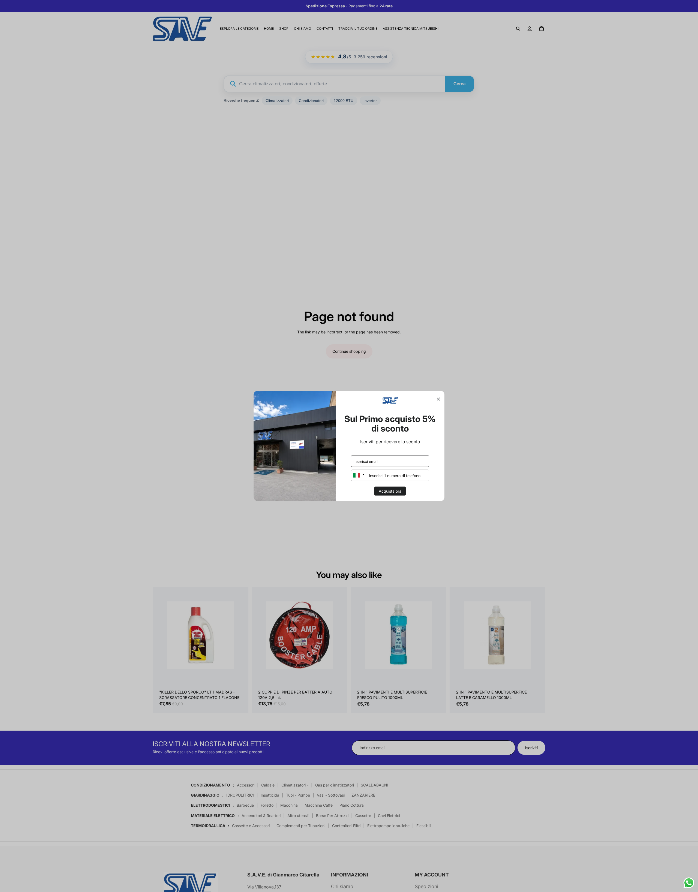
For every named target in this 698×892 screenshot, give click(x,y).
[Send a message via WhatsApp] (688, 882)
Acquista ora (390, 491)
